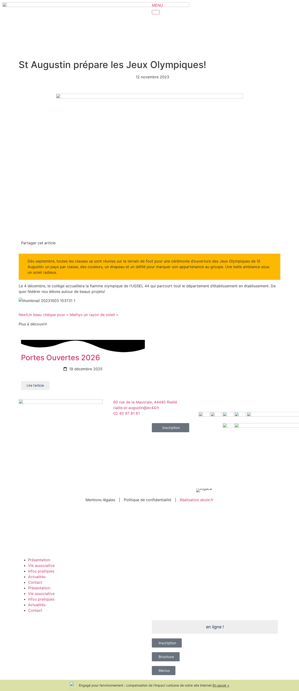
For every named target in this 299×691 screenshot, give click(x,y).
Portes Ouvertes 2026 (60, 357)
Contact (35, 582)
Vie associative (41, 565)
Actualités (37, 576)
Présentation (39, 560)
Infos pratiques (41, 571)
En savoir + (221, 685)
